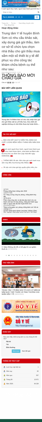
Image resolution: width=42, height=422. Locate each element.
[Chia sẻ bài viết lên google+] (10, 82)
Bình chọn (16, 351)
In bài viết (17, 82)
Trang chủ (5, 23)
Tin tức (13, 23)
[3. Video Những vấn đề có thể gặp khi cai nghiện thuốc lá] (21, 234)
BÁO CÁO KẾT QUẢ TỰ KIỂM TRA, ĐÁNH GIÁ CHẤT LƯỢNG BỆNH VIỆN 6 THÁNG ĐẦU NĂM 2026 (21, 141)
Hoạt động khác (9, 25)
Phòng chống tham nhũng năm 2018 (15, 189)
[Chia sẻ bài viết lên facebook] (8, 82)
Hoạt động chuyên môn (26, 23)
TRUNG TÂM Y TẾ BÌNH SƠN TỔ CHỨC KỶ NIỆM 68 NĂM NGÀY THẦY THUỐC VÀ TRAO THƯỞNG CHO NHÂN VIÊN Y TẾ (21, 292)
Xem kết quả (26, 351)
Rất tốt (8, 341)
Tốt (7, 344)
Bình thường (10, 347)
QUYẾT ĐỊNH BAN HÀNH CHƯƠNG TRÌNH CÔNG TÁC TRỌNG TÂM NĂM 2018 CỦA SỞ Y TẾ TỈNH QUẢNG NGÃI (20, 211)
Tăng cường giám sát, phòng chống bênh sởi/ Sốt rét (20, 205)
